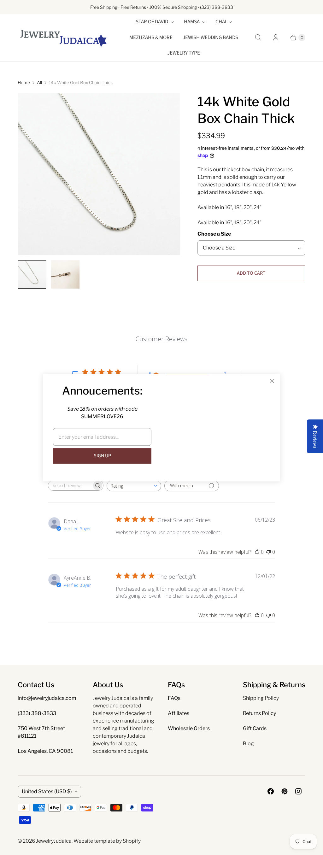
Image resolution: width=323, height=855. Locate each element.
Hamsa (192, 22)
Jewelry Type (183, 53)
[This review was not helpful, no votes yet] (268, 551)
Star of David (152, 22)
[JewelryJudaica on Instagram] (298, 791)
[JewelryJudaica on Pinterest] (284, 791)
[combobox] (134, 485)
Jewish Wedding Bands (210, 37)
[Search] (258, 37)
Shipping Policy (261, 698)
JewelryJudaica (54, 841)
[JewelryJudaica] (63, 37)
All (39, 82)
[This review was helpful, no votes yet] (257, 551)
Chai (220, 22)
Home (24, 82)
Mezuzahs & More (151, 37)
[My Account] (276, 37)
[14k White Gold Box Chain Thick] (99, 174)
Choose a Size (214, 234)
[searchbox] (70, 485)
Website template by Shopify (107, 841)
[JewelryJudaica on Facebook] (271, 791)
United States (47, 791)
